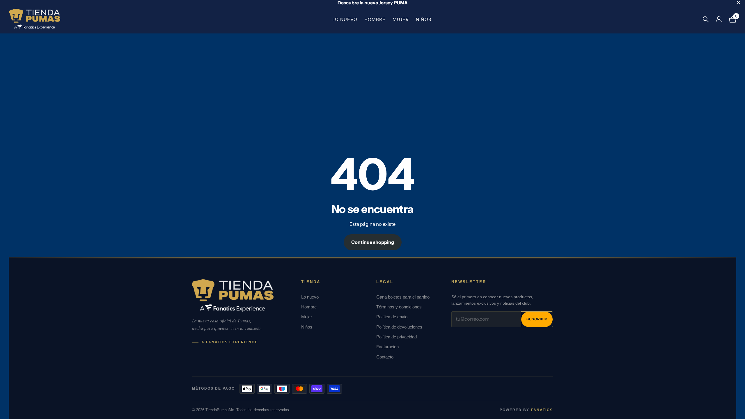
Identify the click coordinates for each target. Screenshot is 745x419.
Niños (423, 19)
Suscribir (536, 319)
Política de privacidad (396, 336)
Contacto (384, 356)
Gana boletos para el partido (403, 296)
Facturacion (387, 346)
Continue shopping (372, 242)
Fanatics (542, 410)
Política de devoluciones (399, 326)
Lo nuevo (344, 19)
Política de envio (391, 316)
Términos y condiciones (399, 306)
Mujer (401, 19)
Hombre (375, 19)
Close (738, 2)
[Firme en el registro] (719, 19)
